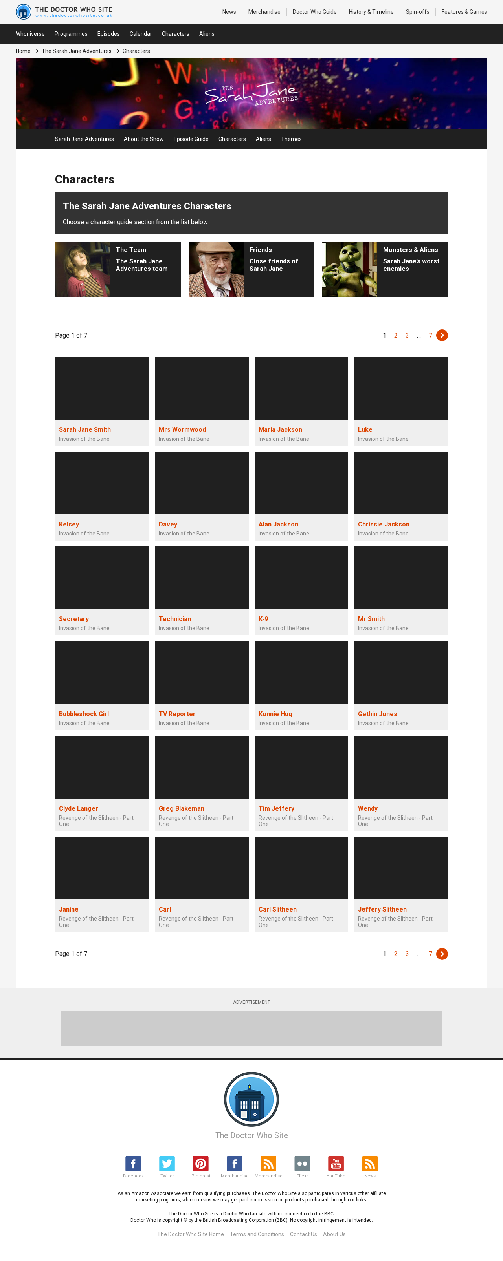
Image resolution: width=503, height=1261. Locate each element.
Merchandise (264, 12)
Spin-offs (418, 12)
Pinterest (200, 1176)
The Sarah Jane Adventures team (142, 259)
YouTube (336, 1176)
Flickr (302, 1176)
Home (23, 51)
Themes (291, 139)
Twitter (167, 1176)
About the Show (144, 139)
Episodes (108, 34)
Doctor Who (315, 12)
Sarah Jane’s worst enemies (411, 259)
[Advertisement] (251, 1028)
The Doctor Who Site (251, 1135)
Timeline (371, 12)
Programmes (71, 34)
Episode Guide (191, 139)
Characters (175, 34)
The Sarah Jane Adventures (77, 51)
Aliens (207, 34)
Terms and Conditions (257, 1234)
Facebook (133, 1176)
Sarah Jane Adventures (84, 139)
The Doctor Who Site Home (190, 1234)
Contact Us (303, 1234)
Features (464, 12)
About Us (334, 1234)
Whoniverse (30, 34)
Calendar (141, 34)
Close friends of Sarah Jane (274, 259)
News (229, 12)
